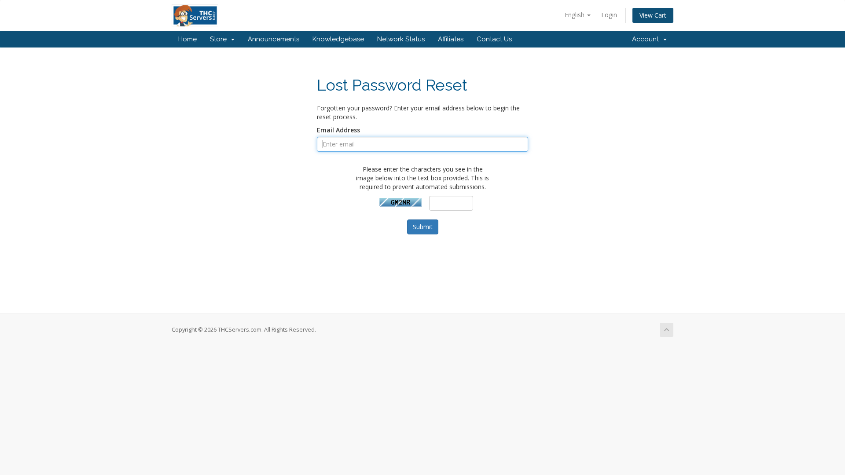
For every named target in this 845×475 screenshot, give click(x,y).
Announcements (273, 39)
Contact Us (494, 39)
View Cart (652, 15)
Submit (423, 227)
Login (609, 15)
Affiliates (450, 39)
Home (187, 39)
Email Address (338, 130)
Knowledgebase (338, 39)
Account (647, 39)
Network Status (401, 39)
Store (220, 39)
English (575, 15)
